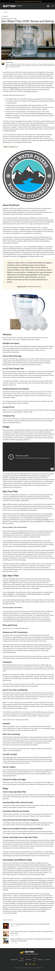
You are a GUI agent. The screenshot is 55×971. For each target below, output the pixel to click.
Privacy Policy (32, 967)
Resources (40, 959)
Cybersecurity (14, 959)
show (16, 147)
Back (6, 12)
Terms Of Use (39, 967)
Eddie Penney (21, 286)
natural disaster (21, 111)
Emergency (28, 959)
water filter (14, 87)
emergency (31, 111)
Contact (48, 959)
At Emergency (5, 16)
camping (23, 256)
